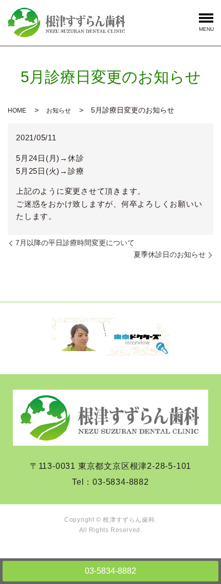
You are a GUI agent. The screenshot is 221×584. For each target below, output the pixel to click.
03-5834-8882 (110, 571)
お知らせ (58, 110)
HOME (17, 110)
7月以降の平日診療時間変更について (75, 243)
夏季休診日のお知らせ (170, 254)
